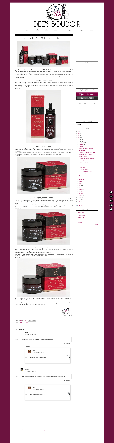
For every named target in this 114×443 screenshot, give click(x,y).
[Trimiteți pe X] (32, 321)
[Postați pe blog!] (31, 321)
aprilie (80, 189)
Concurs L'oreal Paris (83, 162)
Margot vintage (81, 212)
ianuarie (81, 195)
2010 (79, 201)
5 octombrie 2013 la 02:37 (30, 371)
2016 (79, 135)
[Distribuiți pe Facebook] (34, 321)
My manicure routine (83, 169)
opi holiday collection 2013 (85, 160)
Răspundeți (68, 343)
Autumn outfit (82, 150)
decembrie (81, 142)
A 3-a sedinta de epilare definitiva (86, 158)
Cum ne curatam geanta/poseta (86, 148)
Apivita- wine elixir (83, 175)
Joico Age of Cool (83, 177)
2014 (79, 139)
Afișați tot (96, 224)
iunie (80, 185)
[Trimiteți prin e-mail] (29, 321)
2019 (79, 131)
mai (80, 187)
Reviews (51, 29)
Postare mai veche (68, 430)
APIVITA (20, 322)
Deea (34, 350)
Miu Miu (27, 369)
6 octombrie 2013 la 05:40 (38, 389)
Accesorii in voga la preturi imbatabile (87, 173)
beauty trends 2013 (83, 156)
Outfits (42, 29)
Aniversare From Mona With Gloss (86, 164)
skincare (27, 322)
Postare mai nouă (19, 430)
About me (32, 29)
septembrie (81, 179)
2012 (79, 197)
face (24, 322)
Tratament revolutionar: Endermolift (87, 152)
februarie (81, 193)
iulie (80, 183)
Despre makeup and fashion (85, 171)
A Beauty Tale (81, 217)
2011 (79, 199)
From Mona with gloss (83, 220)
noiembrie (81, 144)
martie (80, 191)
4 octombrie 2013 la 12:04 (30, 334)
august (80, 181)
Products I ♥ (76, 29)
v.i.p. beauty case (63, 29)
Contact (87, 29)
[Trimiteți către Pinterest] (35, 321)
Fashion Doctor (81, 215)
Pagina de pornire (43, 430)
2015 (79, 137)
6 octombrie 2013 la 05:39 (38, 352)
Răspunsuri (28, 346)
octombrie (81, 146)
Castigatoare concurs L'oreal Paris (86, 154)
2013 (79, 141)
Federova (80, 222)
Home (23, 29)
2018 (79, 133)
